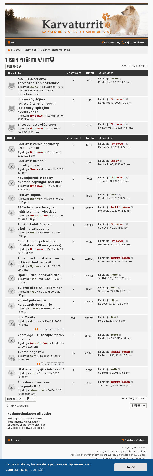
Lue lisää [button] (37, 469)
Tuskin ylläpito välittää (29, 60)
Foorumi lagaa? (30, 195)
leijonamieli (37, 390)
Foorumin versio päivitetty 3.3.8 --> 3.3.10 (38, 146)
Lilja (112, 300)
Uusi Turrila (26, 317)
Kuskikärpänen (39, 215)
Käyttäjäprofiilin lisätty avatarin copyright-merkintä (40, 180)
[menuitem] (133, 440)
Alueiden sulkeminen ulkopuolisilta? (34, 384)
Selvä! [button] (131, 467)
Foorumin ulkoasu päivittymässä (31, 163)
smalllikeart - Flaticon (134, 451)
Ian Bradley (140, 447)
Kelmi (33, 356)
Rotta (33, 232)
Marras (34, 321)
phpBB (106, 454)
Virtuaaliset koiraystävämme (35, 92)
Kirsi (113, 317)
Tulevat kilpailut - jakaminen (40, 288)
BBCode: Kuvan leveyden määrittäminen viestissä (37, 210)
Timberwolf (37, 115)
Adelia (34, 308)
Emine (34, 87)
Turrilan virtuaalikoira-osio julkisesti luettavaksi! (38, 260)
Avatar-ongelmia (31, 352)
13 (62, 329)
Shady (34, 169)
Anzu (33, 291)
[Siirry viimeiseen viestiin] (120, 78)
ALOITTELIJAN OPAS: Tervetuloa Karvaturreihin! (38, 81)
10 (51, 329)
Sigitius (34, 266)
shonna (35, 198)
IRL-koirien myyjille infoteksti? (41, 369)
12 (58, 329)
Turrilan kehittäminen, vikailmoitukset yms (35, 226)
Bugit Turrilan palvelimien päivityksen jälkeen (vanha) (39, 243)
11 (54, 329)
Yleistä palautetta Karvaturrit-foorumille (35, 303)
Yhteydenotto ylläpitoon (37, 125)
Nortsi (114, 274)
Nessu (114, 194)
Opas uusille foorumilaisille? (39, 275)
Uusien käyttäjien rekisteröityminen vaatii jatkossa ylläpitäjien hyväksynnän (36, 105)
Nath (33, 279)
